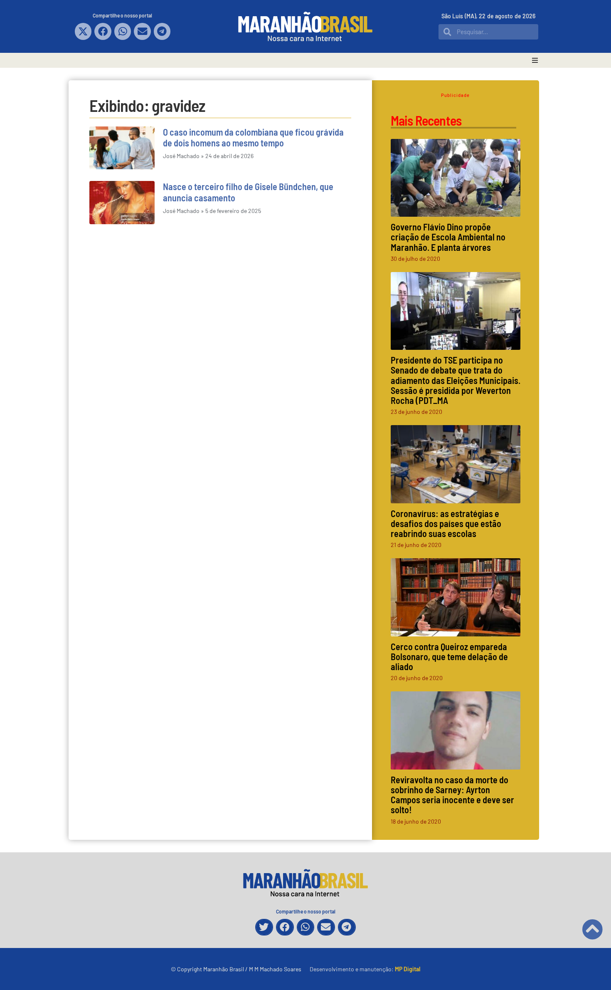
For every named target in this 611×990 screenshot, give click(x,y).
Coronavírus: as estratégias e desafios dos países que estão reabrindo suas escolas (446, 523)
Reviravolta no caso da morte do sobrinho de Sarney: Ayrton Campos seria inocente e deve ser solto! (452, 794)
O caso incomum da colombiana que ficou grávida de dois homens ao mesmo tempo (253, 137)
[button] (83, 31)
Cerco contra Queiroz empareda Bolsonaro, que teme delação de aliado (449, 656)
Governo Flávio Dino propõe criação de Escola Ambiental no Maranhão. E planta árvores (448, 236)
